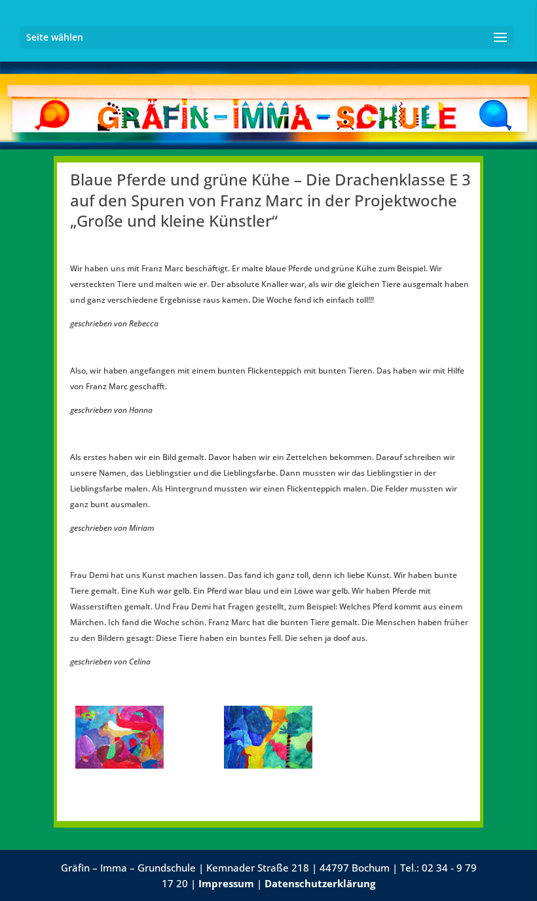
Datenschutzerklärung (320, 883)
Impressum (226, 883)
